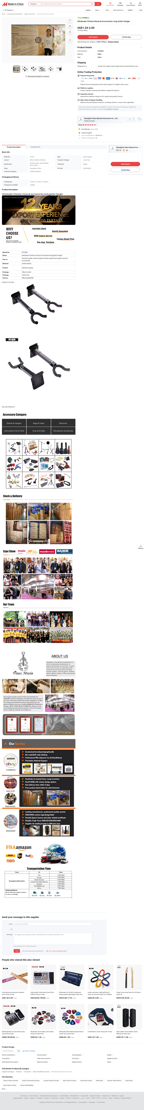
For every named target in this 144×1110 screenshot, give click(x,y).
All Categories (9, 10)
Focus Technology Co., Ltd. (59, 1102)
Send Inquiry (93, 37)
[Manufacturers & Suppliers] (12, 4)
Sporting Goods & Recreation (14, 14)
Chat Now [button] (127, 37)
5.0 (117, 150)
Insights (121, 1096)
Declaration (92, 1102)
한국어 (88, 1098)
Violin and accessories (43, 1058)
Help (107, 10)
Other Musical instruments (10, 1062)
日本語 (93, 1098)
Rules (140, 10)
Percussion (75, 1058)
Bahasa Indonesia (126, 1098)
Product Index (106, 1096)
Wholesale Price (75, 1096)
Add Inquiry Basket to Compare (38, 76)
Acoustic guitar (42, 1055)
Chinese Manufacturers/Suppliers (49, 1096)
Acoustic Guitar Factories (51, 1080)
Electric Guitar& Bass (8, 1055)
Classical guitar (77, 1055)
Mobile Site (114, 1096)
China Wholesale (64, 1096)
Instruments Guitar (86, 1080)
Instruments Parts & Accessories (45, 14)
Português (39, 1098)
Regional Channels (95, 1096)
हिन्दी (98, 1098)
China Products (34, 1096)
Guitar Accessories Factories (30, 1080)
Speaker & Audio (112, 1058)
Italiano (62, 1098)
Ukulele (109, 1055)
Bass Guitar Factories (69, 1080)
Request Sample (113, 42)
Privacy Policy (101, 1102)
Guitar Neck (129, 1080)
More (3, 1089)
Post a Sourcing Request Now (56, 951)
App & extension (118, 10)
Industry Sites (84, 1096)
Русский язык (54, 1098)
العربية (82, 1098)
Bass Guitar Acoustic (10, 1085)
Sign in (140, 5)
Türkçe (110, 1098)
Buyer (97, 10)
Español (32, 1098)
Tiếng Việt (117, 1098)
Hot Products (24, 1096)
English (26, 1098)
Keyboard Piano (77, 1062)
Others (109, 1062)
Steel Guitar (99, 1080)
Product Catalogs (29, 1051)
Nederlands (76, 1098)
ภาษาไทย (103, 1098)
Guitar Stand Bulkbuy (26, 1085)
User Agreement (83, 1102)
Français (46, 1098)
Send (16, 951)
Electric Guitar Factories (11, 1080)
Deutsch (68, 1098)
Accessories (5, 1058)
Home (3, 14)
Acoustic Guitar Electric (114, 1080)
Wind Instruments (42, 1062)
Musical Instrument (30, 14)
